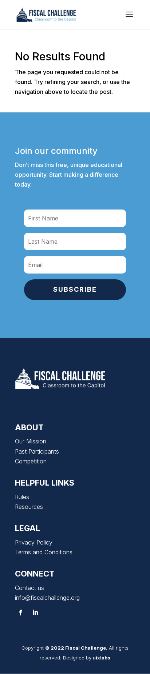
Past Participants (37, 451)
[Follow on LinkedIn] (35, 612)
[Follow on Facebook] (21, 612)
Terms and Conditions (43, 552)
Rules (22, 496)
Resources (29, 506)
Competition (31, 461)
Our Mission (30, 441)
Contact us (29, 587)
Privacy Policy (33, 542)
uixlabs (101, 658)
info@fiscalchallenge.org (47, 597)
